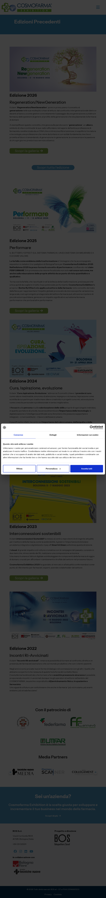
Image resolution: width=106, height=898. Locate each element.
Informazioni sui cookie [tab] (87, 435)
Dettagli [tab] (53, 435)
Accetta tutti (86, 468)
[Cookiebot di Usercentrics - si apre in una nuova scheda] (91, 427)
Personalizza (51, 468)
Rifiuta (19, 468)
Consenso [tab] (18, 435)
